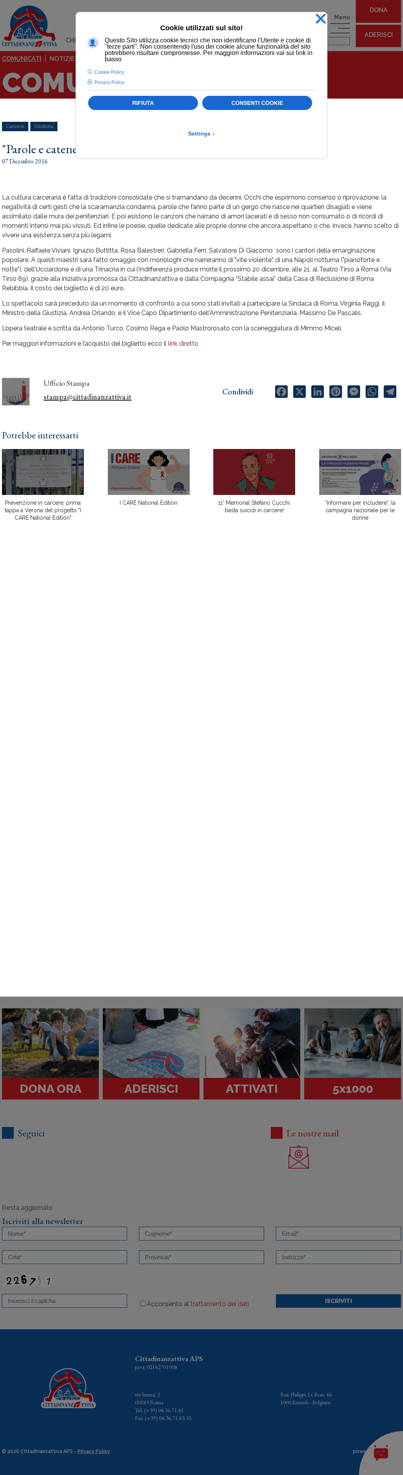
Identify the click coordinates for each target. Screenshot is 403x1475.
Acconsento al (198, 1304)
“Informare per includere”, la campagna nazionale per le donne (360, 510)
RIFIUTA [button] (143, 103)
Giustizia (44, 126)
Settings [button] (201, 133)
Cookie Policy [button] (109, 72)
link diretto (183, 343)
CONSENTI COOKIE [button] (257, 103)
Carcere (15, 126)
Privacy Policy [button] (109, 82)
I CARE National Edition (148, 503)
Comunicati (21, 58)
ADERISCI (378, 34)
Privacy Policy (94, 1451)
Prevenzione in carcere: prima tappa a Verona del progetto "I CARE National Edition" (43, 510)
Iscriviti (338, 1301)
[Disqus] (201, 664)
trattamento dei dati (219, 1304)
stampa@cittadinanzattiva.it (87, 397)
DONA (379, 10)
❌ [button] (320, 19)
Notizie (62, 58)
